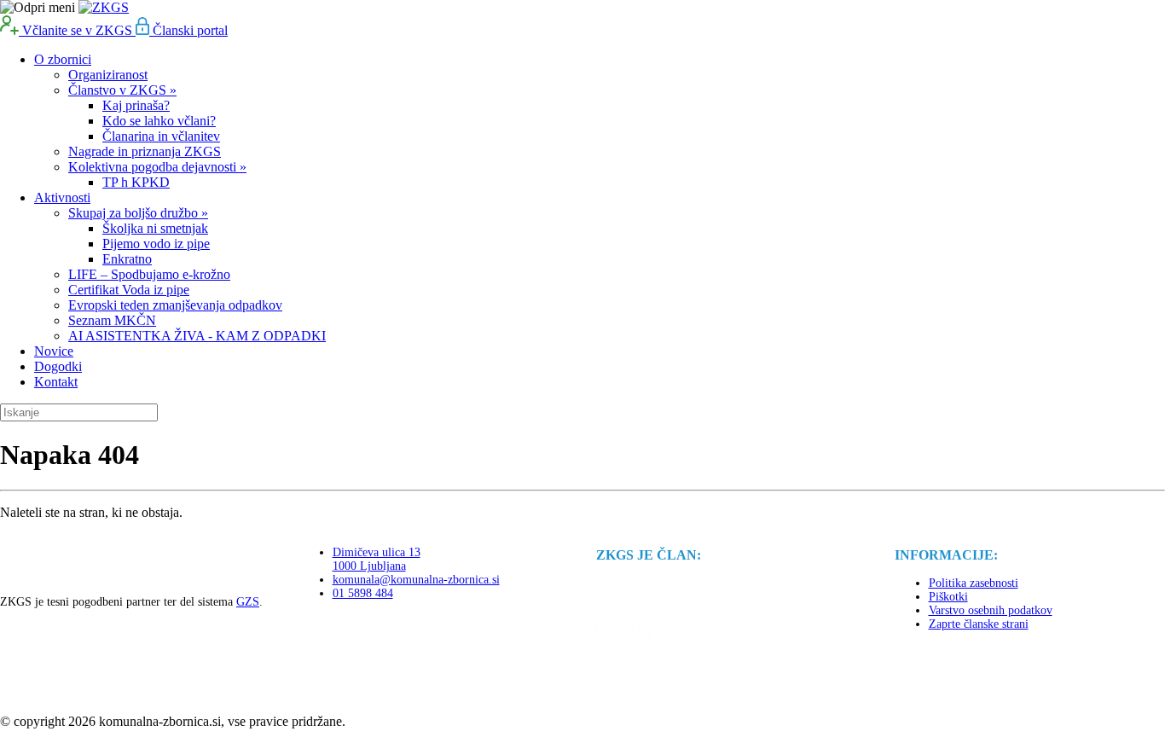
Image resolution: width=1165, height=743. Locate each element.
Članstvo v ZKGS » (122, 90)
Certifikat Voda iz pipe (128, 289)
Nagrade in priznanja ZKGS (144, 151)
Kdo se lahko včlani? (159, 120)
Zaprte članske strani (979, 624)
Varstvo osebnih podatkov (990, 610)
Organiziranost (108, 74)
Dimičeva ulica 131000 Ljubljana (376, 559)
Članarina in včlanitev (161, 136)
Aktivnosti (62, 197)
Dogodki (58, 366)
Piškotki (948, 596)
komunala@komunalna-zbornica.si (416, 579)
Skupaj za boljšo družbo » (138, 213)
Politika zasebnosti (973, 583)
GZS (247, 601)
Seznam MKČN (112, 320)
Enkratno (127, 259)
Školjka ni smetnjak (155, 228)
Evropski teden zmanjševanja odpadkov (175, 305)
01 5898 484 (363, 593)
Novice (53, 351)
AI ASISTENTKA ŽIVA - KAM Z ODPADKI (197, 335)
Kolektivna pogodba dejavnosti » (157, 167)
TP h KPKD (136, 182)
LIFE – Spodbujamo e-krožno (149, 274)
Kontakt (56, 381)
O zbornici (62, 59)
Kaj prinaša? (136, 105)
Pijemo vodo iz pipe (156, 243)
